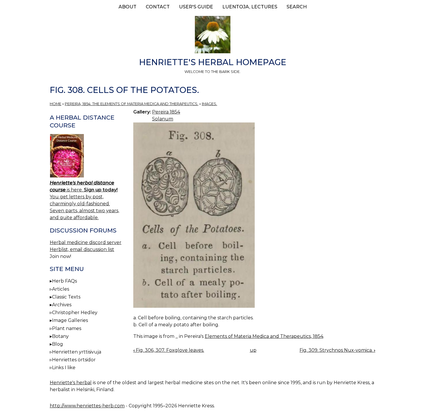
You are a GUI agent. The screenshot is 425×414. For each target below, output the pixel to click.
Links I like (63, 367)
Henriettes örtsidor (74, 359)
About (127, 7)
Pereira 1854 (166, 112)
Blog (57, 344)
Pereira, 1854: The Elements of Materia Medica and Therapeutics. (131, 104)
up (253, 350)
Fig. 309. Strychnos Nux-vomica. (337, 350)
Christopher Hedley (74, 312)
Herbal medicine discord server (85, 242)
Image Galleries (70, 320)
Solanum (162, 119)
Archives (61, 304)
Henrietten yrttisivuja (76, 352)
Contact (158, 7)
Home (55, 104)
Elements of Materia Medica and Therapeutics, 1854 (264, 336)
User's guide (196, 7)
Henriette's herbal (71, 382)
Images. (209, 104)
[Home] (212, 35)
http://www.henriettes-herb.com (87, 405)
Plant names (66, 328)
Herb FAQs (64, 281)
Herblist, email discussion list (82, 249)
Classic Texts (66, 297)
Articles (60, 289)
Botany (60, 336)
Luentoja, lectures (249, 7)
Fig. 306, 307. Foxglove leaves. (168, 350)
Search (297, 7)
